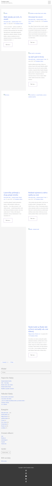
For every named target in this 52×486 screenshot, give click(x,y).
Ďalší (12, 362)
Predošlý (3, 362)
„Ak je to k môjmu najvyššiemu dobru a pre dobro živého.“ (13, 400)
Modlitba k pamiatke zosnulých (7, 388)
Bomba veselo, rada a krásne (7, 384)
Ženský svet (37, 333)
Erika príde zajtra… (5, 412)
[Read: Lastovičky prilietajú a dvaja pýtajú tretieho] (14, 141)
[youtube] (26, 476)
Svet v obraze (31, 21)
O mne (45, 19)
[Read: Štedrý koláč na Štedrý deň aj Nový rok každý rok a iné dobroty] (38, 276)
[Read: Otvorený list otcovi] (37, 13)
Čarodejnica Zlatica (5, 1)
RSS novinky (4, 461)
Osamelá (3, 441)
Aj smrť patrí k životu (36, 57)
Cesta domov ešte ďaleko (6, 398)
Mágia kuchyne (31, 333)
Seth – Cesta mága (5, 382)
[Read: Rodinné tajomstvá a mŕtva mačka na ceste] (38, 141)
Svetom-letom (4, 424)
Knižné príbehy (4, 414)
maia (2, 436)
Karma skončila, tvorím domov (7, 396)
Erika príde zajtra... (7, 21)
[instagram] (26, 473)
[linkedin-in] (26, 479)
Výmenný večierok (5, 402)
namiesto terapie (15, 21)
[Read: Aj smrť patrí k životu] (34, 53)
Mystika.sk (3, 438)
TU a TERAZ (4, 404)
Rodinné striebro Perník (6, 386)
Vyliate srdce (3, 443)
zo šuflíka (3, 427)
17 (10, 362)
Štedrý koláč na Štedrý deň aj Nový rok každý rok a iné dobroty (38, 329)
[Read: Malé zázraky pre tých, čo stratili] (5, 13)
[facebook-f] (26, 481)
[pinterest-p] (26, 471)
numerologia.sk (4, 439)
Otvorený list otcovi (35, 17)
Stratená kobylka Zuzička (6, 381)
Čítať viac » (8, 45)
